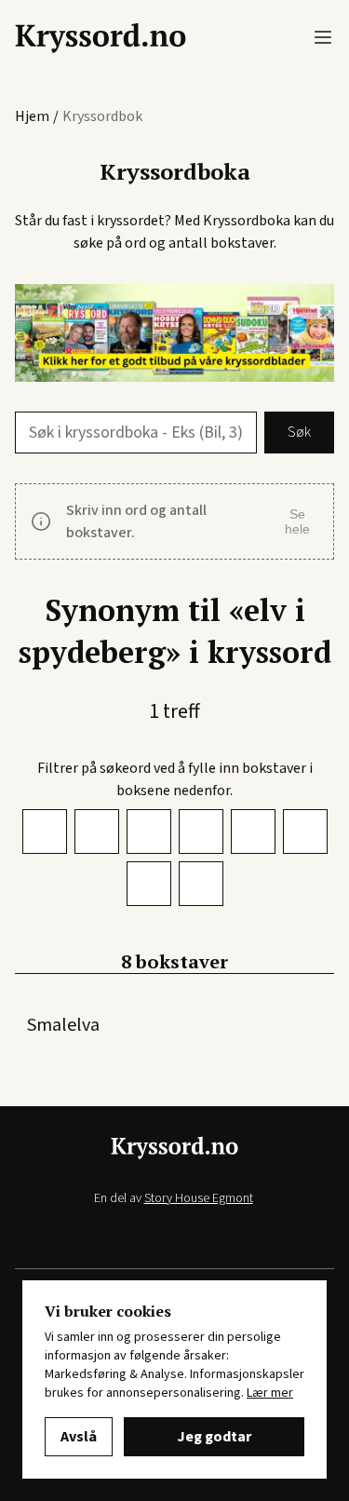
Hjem (32, 116)
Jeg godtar (214, 1437)
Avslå (78, 1437)
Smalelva (63, 1025)
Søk (299, 432)
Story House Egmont (198, 1198)
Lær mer (270, 1393)
